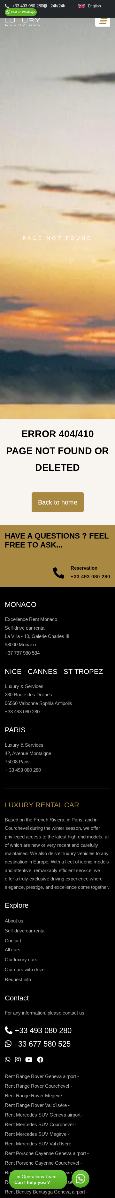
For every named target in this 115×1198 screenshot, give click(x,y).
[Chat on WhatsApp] (21, 12)
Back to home (57, 502)
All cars (12, 949)
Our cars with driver (25, 969)
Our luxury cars (21, 959)
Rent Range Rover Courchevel (37, 1086)
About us (14, 920)
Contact (13, 940)
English (94, 6)
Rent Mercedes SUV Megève (35, 1134)
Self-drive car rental (25, 930)
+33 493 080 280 (90, 576)
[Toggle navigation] (102, 21)
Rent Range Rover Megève (33, 1095)
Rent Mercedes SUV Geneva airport (42, 1114)
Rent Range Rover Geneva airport (40, 1076)
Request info (18, 979)
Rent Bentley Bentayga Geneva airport (45, 1191)
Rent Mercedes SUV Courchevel (39, 1124)
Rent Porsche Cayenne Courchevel (42, 1163)
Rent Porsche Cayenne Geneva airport (45, 1153)
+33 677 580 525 (42, 1044)
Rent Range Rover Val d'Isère (36, 1105)
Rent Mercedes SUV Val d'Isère (38, 1143)
